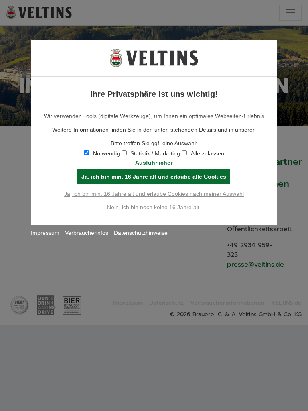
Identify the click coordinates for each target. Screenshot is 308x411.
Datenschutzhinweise (141, 233)
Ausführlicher (153, 162)
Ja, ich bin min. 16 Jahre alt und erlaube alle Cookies (153, 176)
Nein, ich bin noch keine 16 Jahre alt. (154, 207)
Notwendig (106, 153)
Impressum (45, 233)
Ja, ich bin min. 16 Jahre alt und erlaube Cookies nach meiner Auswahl (154, 194)
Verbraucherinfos (86, 233)
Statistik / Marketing (155, 153)
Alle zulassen (207, 153)
